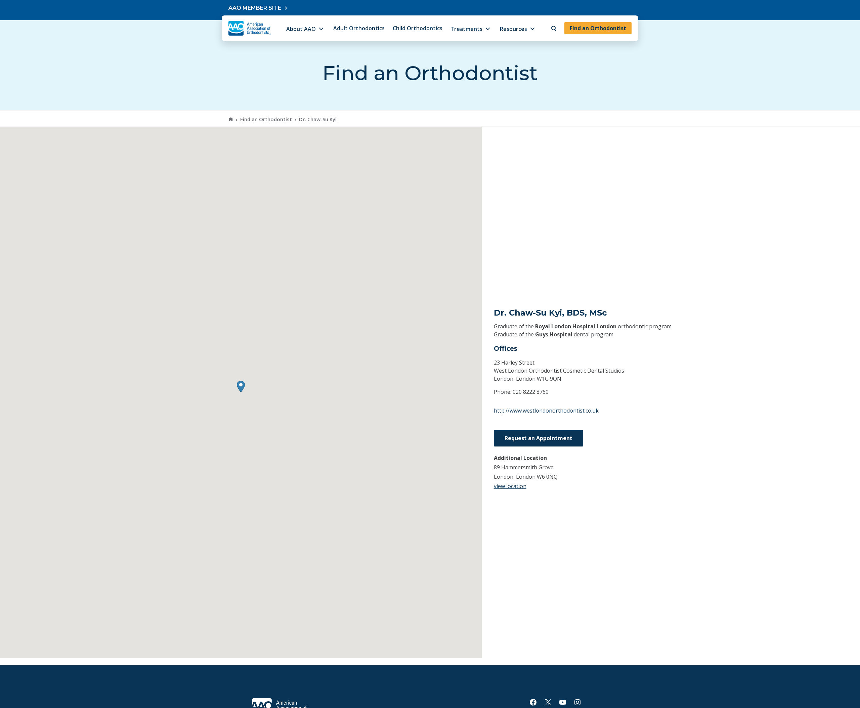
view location (510, 486)
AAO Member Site (254, 8)
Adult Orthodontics (359, 28)
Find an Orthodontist (598, 28)
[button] (241, 386)
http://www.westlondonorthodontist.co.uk (546, 410)
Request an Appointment (538, 438)
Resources (513, 29)
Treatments (466, 29)
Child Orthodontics (417, 28)
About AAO (301, 29)
